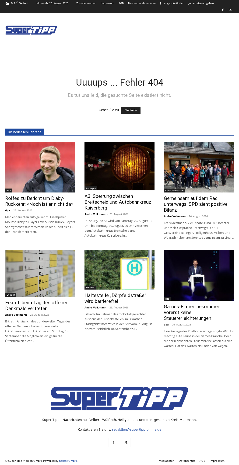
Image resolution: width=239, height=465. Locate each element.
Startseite (131, 110)
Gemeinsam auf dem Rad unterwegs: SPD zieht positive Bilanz (196, 204)
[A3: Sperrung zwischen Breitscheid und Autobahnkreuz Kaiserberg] (119, 166)
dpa (9, 190)
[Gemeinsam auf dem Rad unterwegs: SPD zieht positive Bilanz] (199, 167)
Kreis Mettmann (174, 190)
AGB (121, 3)
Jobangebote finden (172, 3)
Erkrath (11, 294)
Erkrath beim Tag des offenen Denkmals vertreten (36, 305)
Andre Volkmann (95, 214)
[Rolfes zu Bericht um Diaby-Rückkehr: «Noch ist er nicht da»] (40, 167)
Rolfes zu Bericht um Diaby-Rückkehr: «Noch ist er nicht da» (39, 201)
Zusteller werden (86, 3)
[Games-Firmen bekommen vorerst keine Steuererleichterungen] (199, 275)
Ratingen (91, 188)
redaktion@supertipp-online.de (136, 429)
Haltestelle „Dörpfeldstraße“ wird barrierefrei (115, 298)
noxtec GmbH (68, 461)
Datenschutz (187, 461)
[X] (230, 10)
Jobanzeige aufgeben (201, 3)
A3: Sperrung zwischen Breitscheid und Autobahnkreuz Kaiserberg (117, 202)
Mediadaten (166, 461)
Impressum (107, 3)
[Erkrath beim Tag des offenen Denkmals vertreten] (40, 273)
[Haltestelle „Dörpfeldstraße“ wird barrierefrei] (119, 270)
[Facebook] (222, 10)
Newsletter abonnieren (142, 3)
